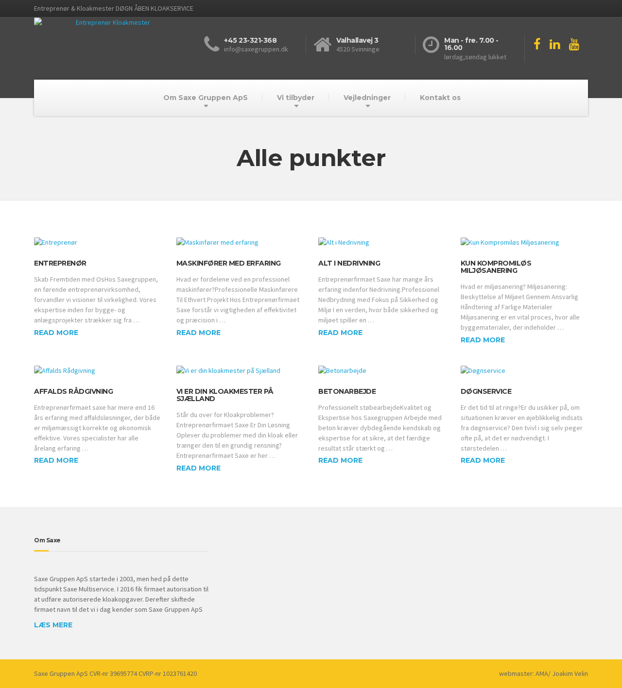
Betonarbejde (347, 391)
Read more (56, 332)
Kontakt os (440, 97)
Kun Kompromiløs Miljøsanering (496, 267)
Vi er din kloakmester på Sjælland (225, 395)
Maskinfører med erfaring (228, 263)
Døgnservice (486, 391)
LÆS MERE (53, 625)
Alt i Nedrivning (349, 263)
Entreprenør (60, 263)
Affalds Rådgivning (73, 391)
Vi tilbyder (295, 97)
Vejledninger (367, 97)
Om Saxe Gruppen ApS (205, 97)
